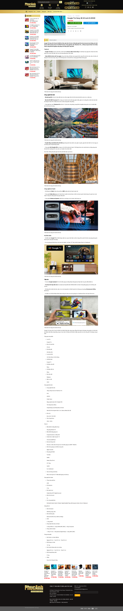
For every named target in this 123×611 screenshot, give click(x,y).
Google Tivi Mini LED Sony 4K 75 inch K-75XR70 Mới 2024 (54, 573)
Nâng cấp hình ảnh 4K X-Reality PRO (54, 402)
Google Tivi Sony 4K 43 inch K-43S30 (77, 28)
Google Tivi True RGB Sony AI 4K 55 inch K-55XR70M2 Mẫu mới (47, 574)
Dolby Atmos (49, 493)
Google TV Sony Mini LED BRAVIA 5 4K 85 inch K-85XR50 (88, 573)
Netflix (48, 457)
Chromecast (49, 439)
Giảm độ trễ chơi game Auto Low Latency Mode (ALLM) (59, 410)
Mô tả (46, 40)
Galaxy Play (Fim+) (51, 460)
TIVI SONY (77, 15)
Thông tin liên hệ (52, 40)
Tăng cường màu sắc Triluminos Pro (54, 390)
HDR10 (48, 396)
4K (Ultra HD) (50, 352)
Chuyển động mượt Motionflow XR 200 (55, 407)
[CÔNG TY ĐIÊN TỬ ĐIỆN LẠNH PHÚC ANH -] (30, 5)
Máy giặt (44, 11)
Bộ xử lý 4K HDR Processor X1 (52, 100)
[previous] (44, 572)
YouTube (48, 454)
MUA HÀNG (89, 5)
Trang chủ (30, 11)
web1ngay (37, 607)
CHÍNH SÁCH (84, 5)
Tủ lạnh (38, 11)
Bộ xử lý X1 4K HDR (51, 416)
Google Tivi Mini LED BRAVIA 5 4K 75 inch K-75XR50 (67, 573)
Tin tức (89, 1)
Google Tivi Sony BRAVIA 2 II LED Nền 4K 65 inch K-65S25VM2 (60, 573)
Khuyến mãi (93, 1)
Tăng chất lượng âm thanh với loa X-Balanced (78, 503)
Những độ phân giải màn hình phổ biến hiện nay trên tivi (60, 151)
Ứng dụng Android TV (51, 429)
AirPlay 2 (54, 439)
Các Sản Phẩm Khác (57, 11)
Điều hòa (49, 11)
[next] (98, 572)
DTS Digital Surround (56, 493)
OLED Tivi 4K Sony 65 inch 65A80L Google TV (94, 573)
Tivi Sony (47, 284)
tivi (51, 56)
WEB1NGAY (32, 607)
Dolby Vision (49, 399)
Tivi (34, 11)
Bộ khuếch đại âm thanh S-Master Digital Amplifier (57, 503)
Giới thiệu (85, 1)
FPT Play (49, 463)
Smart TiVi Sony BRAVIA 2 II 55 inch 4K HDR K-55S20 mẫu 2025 (74, 573)
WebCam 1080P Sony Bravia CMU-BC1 (81, 573)
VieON (48, 466)
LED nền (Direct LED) (51, 357)
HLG (48, 393)
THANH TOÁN (94, 5)
